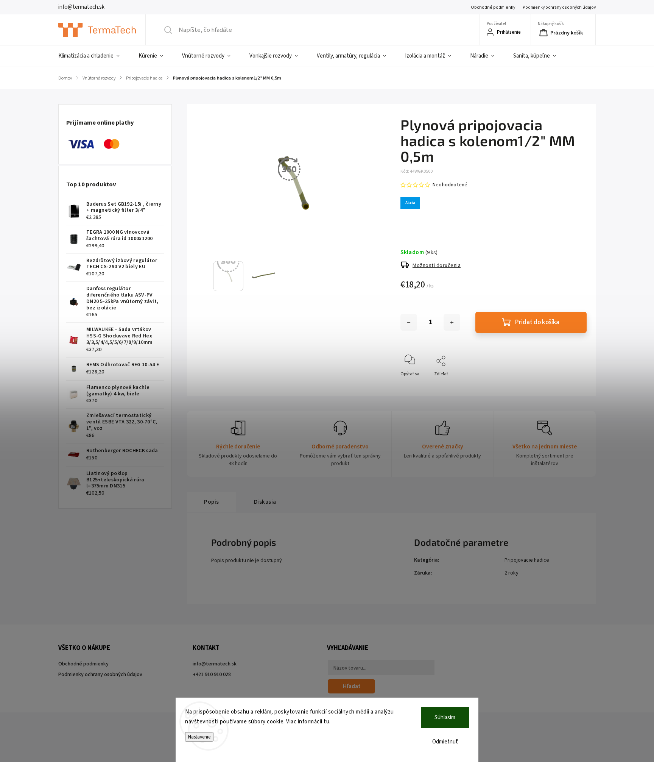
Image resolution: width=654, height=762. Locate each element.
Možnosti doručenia (437, 265)
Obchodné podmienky (493, 7)
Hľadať (351, 686)
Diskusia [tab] (265, 502)
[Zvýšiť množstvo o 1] (452, 322)
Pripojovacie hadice (527, 560)
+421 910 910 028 (212, 674)
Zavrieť (573, 386)
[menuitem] (93, 56)
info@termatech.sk (215, 664)
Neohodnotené (450, 184)
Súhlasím (444, 717)
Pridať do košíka (537, 322)
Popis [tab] (211, 502)
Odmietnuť (445, 742)
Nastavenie (199, 736)
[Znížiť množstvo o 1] (408, 322)
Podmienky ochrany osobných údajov (559, 7)
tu (326, 722)
